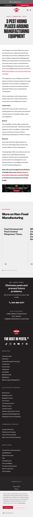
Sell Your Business (7, 468)
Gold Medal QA (6, 453)
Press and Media (7, 463)
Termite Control (7, 408)
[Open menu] (30, 9)
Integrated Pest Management (11, 414)
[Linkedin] (27, 344)
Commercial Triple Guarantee (11, 450)
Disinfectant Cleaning (8, 432)
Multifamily (5, 377)
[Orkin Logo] (16, 10)
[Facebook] (14, 344)
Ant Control (5, 401)
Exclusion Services (8, 429)
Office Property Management (11, 380)
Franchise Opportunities (9, 466)
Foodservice (6, 364)
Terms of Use (16, 486)
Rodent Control (7, 406)
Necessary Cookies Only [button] (20, 507)
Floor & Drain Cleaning (9, 435)
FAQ (3, 458)
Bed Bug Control (7, 395)
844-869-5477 (18, 302)
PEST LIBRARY (16, 316)
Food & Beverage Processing (11, 361)
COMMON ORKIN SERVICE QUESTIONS (16, 319)
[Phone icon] (27, 9)
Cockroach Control (8, 403)
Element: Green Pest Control (11, 411)
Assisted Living (6, 356)
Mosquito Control (7, 398)
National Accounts (7, 455)
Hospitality (5, 372)
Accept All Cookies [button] (8, 507)
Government (6, 367)
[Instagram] (10, 344)
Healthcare (5, 369)
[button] (8, 513)
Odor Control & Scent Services (11, 437)
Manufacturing (6, 374)
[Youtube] (19, 344)
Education (5, 359)
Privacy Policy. (22, 503)
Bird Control (6, 393)
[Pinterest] (23, 344)
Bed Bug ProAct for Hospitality (11, 416)
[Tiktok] (6, 344)
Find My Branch (7, 461)
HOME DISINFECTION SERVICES (16, 314)
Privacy (16, 489)
